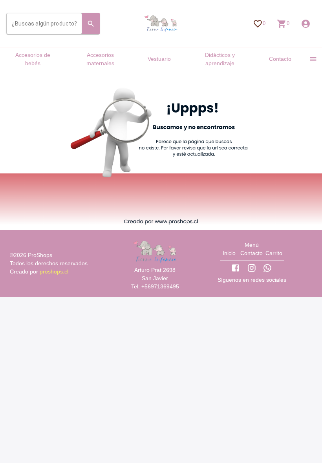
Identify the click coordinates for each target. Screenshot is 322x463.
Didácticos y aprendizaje (220, 59)
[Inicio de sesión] (306, 24)
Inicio (229, 253)
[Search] (91, 24)
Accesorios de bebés (32, 59)
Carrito (273, 253)
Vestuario (159, 59)
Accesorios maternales (100, 59)
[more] (313, 59)
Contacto (280, 59)
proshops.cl (54, 271)
